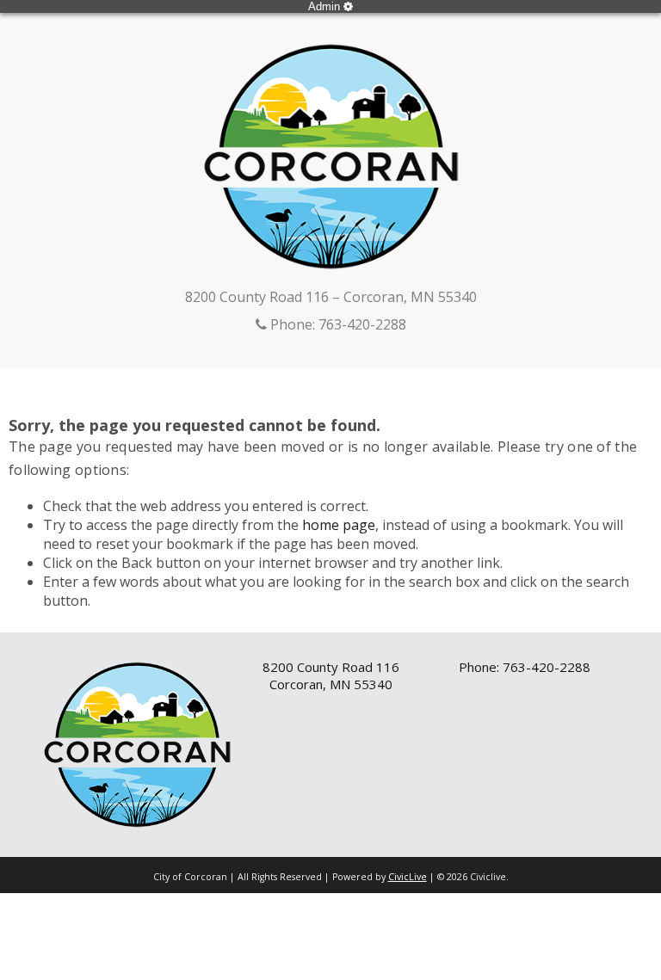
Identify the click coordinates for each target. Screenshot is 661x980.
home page (338, 524)
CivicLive (407, 877)
